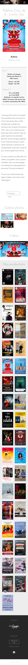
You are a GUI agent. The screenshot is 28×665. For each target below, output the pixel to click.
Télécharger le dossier (11, 194)
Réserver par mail (14, 641)
